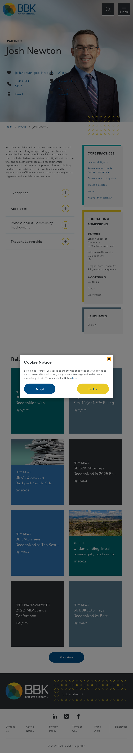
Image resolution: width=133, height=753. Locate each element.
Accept (40, 389)
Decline (92, 389)
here (74, 377)
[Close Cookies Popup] (109, 359)
